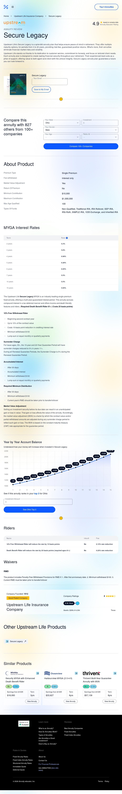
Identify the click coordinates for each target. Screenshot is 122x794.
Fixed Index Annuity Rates (23, 760)
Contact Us (43, 760)
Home (6, 16)
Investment (87, 120)
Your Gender (50, 127)
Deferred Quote (19, 770)
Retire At (86, 134)
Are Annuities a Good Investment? (47, 739)
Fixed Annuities (70, 731)
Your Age (48, 134)
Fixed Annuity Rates (20, 756)
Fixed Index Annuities (72, 735)
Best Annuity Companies (73, 728)
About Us (42, 756)
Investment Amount (12, 499)
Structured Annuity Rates (22, 763)
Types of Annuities (45, 735)
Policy (107, 781)
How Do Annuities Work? (48, 731)
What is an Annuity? (46, 728)
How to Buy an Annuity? (48, 744)
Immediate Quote (19, 766)
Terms (100, 781)
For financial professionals (49, 764)
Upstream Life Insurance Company (28, 16)
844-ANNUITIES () (49, 769)
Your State (49, 120)
